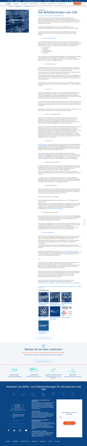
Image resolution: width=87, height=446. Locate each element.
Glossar (50, 441)
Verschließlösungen (36, 411)
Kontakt (8, 441)
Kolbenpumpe (48, 89)
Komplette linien (52, 3)
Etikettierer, (52, 282)
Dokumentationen (47, 1)
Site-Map (57, 441)
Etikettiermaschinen (34, 3)
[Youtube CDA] (72, 1)
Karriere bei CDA (25, 441)
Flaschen (44, 60)
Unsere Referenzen (58, 1)
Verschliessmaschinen (43, 282)
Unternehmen (10, 1)
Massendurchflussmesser (57, 208)
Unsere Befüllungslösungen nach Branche (32, 1)
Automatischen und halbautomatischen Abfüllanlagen (41, 400)
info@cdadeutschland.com (19, 423)
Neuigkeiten (18, 1)
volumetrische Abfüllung (50, 38)
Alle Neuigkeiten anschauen (43, 338)
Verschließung (24, 3)
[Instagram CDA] (69, 1)
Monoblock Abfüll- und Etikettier (39, 431)
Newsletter (15, 441)
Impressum (34, 441)
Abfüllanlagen (16, 3)
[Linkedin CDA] (67, 1)
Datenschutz (43, 441)
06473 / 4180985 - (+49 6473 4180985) (18, 420)
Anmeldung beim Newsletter (43, 361)
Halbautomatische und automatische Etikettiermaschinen (40, 420)
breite (47, 262)
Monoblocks (43, 3)
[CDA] (8, 4)
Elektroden (63, 216)
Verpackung (49, 18)
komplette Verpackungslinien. (72, 282)
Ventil (72, 191)
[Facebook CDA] (65, 1)
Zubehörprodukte (62, 3)
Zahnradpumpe (49, 140)
